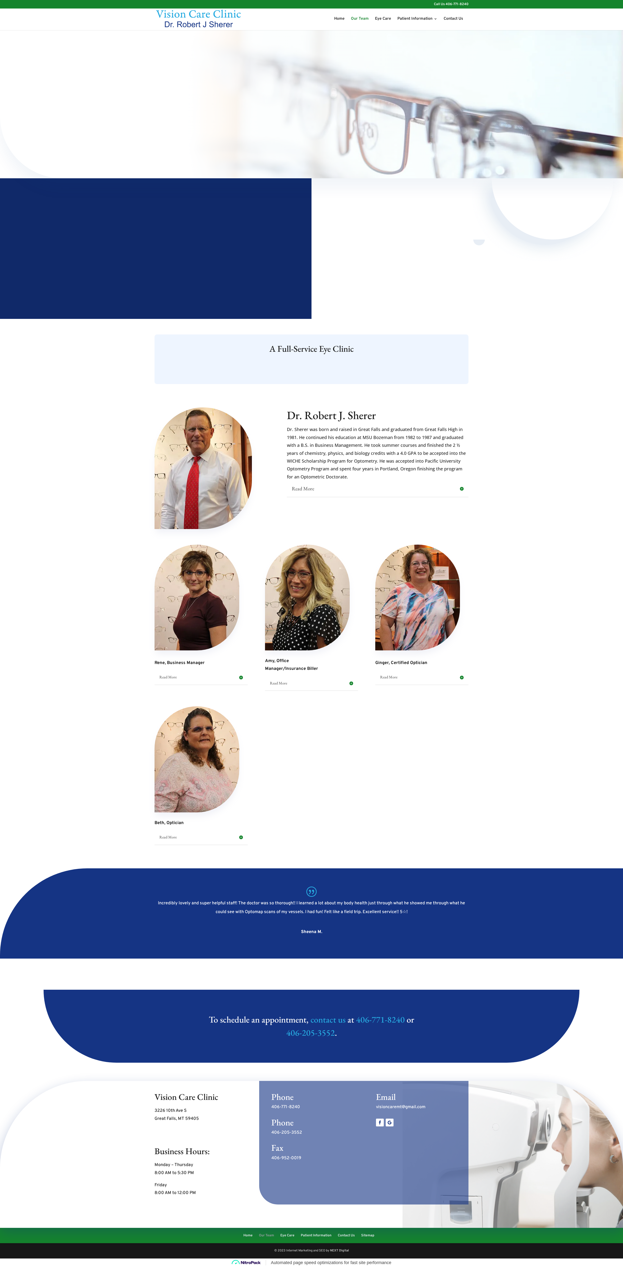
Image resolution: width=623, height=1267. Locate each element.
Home (339, 19)
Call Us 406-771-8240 (451, 4)
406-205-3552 (310, 1032)
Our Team (360, 19)
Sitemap (367, 1235)
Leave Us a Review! (400, 1141)
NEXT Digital (339, 1251)
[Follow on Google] (390, 1122)
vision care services (232, 263)
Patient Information (414, 19)
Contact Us (453, 19)
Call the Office (173, 127)
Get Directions (174, 1133)
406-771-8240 (380, 1019)
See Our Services (311, 370)
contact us (328, 1019)
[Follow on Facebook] (380, 1122)
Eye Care (383, 19)
